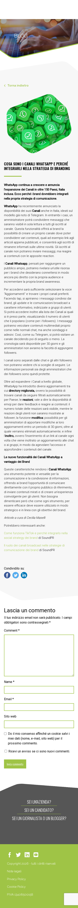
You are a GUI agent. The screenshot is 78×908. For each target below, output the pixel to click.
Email (9, 699)
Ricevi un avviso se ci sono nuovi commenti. (39, 751)
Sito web (10, 716)
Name (9, 682)
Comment (12, 630)
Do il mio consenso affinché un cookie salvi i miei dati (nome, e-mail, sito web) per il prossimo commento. (39, 738)
